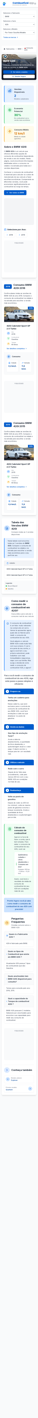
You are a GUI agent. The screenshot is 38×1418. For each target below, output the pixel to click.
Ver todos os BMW (16, 193)
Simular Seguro (20, 76)
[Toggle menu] (35, 3)
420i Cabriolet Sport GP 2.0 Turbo (20, 569)
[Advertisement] (19, 211)
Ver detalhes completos (16, 349)
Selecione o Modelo (10, 29)
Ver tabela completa (20, 72)
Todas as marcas (9, 37)
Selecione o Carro (9, 21)
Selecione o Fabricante (11, 13)
